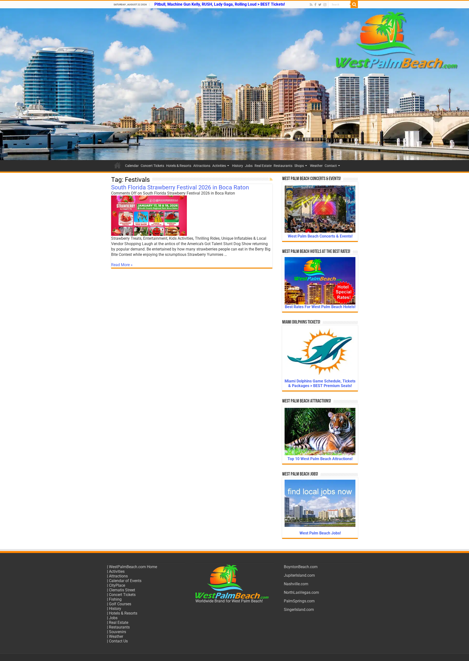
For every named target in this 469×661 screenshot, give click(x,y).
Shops (299, 166)
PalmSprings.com (299, 601)
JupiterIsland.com (299, 575)
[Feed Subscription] (271, 179)
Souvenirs (117, 631)
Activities (219, 166)
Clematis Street (122, 590)
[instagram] (325, 5)
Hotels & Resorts (178, 166)
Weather (316, 166)
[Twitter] (320, 5)
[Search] (354, 4)
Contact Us (118, 641)
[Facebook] (315, 5)
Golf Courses (120, 604)
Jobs (249, 166)
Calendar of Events (125, 580)
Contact (331, 166)
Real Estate (263, 166)
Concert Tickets (152, 166)
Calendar (132, 166)
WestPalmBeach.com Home (133, 566)
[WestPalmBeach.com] (234, 84)
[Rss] (311, 5)
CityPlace (117, 585)
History (237, 166)
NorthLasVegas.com (301, 592)
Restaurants (283, 166)
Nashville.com (296, 584)
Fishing (115, 599)
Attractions (201, 166)
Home (117, 165)
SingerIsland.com (299, 609)
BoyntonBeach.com (301, 566)
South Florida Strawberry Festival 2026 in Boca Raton (180, 187)
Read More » (122, 264)
